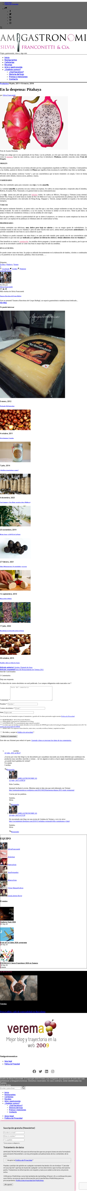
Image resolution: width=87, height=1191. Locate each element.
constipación (23, 241)
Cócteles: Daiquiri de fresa (16, 667)
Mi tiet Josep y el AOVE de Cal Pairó (10, 534)
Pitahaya (9, 264)
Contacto (13, 1112)
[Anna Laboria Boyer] (4, 896)
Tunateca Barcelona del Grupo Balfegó (10, 296)
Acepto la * (20, 1160)
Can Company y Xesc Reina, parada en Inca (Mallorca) (15, 502)
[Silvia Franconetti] (4, 849)
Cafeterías (9, 1097)
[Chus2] (4, 857)
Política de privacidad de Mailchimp (30, 1180)
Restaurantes (10, 1095)
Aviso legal (8, 2)
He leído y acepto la (18, 732)
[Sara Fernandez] (4, 872)
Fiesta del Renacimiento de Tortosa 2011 (22, 670)
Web (1, 712)
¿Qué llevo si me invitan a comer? (9, 470)
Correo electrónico (7, 708)
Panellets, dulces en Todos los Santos (10, 662)
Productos (4, 83)
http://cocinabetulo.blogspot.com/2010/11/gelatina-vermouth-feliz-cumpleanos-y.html (39, 821)
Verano (15, 264)
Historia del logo (16, 1108)
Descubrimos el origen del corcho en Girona (12, 630)
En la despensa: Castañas (7, 438)
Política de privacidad (25, 732)
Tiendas (3, 1004)
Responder (10, 770)
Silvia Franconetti (9, 95)
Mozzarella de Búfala (6, 598)
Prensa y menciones (17, 1110)
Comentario (5, 700)
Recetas (8, 1099)
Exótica (2, 264)
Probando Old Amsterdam (7, 406)
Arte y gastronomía (13, 1101)
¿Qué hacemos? (16, 1105)
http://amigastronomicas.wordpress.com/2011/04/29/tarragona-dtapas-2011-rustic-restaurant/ (41, 790)
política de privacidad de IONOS (10, 726)
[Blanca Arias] (4, 880)
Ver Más (3, 303)
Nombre (3, 704)
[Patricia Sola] (4, 865)
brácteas (34, 195)
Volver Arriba (5, 1085)
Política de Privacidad (11, 4)
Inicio (7, 1092)
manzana (9, 157)
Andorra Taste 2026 (8, 922)
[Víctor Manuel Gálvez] (4, 888)
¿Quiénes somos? (12, 1103)
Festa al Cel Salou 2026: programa (13, 943)
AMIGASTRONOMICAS (27, 778)
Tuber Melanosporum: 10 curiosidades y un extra (13, 566)
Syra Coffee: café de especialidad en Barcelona (22, 1011)
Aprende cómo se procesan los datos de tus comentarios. (51, 740)
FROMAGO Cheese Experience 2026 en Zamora (19, 963)
